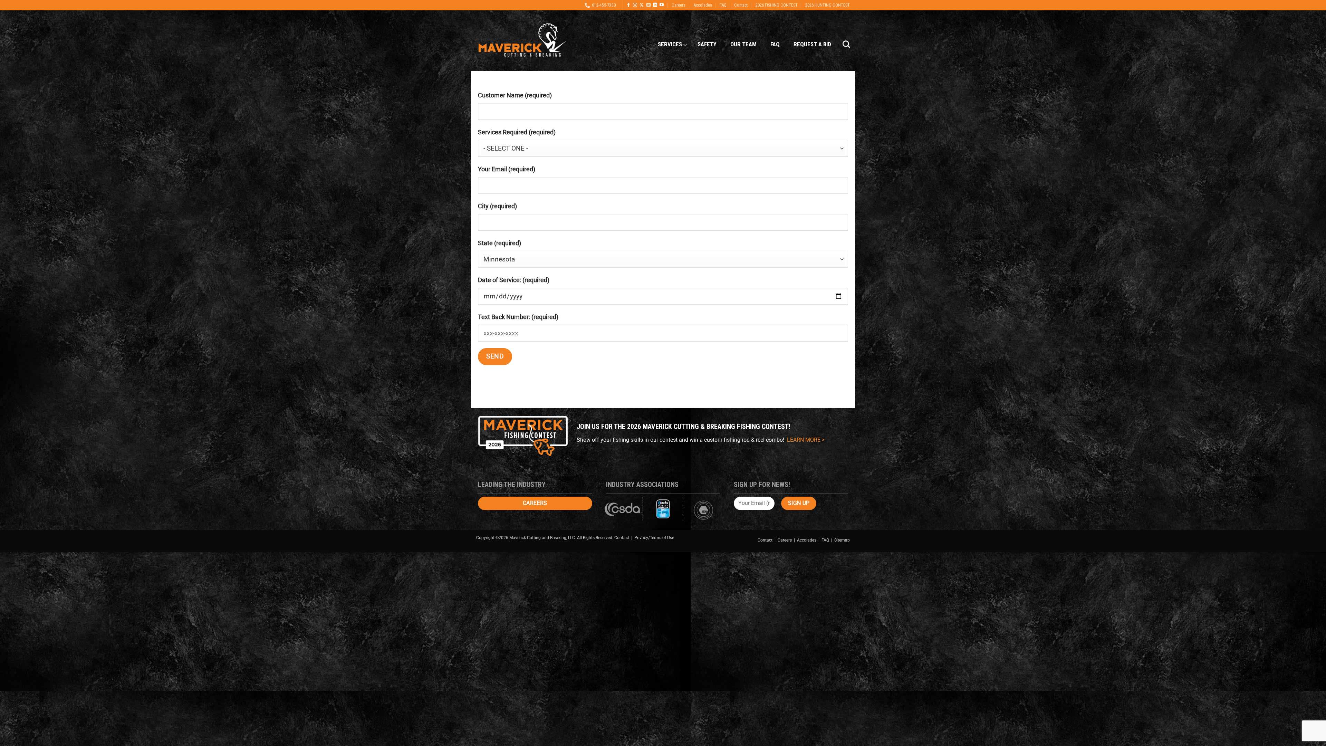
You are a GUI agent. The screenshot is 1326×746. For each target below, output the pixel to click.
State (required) (499, 243)
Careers (678, 5)
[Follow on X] (642, 5)
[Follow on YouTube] (662, 5)
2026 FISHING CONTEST (777, 5)
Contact (741, 5)
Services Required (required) (517, 132)
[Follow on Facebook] (628, 5)
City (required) (497, 206)
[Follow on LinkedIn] (655, 5)
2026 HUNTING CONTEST (827, 5)
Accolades (702, 5)
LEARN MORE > (806, 440)
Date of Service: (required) (513, 280)
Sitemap (842, 540)
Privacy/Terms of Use (654, 537)
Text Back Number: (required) (518, 317)
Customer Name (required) (515, 95)
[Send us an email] (648, 5)
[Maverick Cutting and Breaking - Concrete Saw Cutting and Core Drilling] (522, 41)
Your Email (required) (506, 169)
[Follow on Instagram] (635, 5)
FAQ (723, 5)
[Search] (846, 44)
